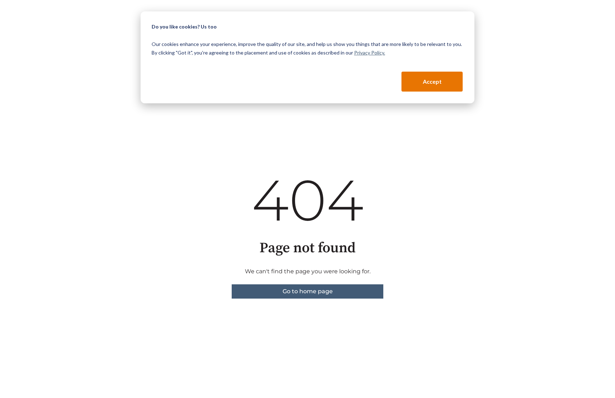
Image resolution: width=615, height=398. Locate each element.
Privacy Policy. (369, 53)
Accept (432, 81)
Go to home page (308, 291)
